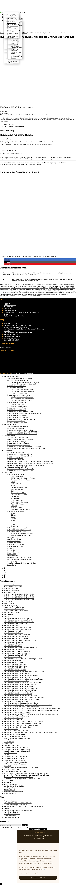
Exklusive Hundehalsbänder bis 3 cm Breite (19, 596)
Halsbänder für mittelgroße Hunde (19, 530)
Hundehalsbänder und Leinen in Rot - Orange (19, 692)
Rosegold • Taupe (17, 504)
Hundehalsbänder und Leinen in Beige (17, 673)
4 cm (13, 520)
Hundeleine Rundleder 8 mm (13, 718)
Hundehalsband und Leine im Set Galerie (18, 333)
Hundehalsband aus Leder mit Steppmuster (19, 622)
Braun (13, 485)
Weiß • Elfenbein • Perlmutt (20, 509)
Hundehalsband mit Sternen (17, 415)
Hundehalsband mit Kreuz (16, 421)
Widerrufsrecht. (8, 164)
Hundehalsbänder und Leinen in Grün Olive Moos (21, 684)
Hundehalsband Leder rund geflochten (17, 629)
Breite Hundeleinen (10, 592)
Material (6, 755)
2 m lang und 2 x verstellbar (27, 274)
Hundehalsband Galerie (12, 336)
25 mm (13, 515)
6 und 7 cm (15, 526)
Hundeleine (13, 289)
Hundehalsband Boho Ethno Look (15, 624)
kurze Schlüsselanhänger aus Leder (12, 29)
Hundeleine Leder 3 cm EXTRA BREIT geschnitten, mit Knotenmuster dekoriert (31, 714)
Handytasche (8, 614)
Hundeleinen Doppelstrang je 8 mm (19, 454)
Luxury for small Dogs (60, 294)
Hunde (62, 288)
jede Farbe (65, 289)
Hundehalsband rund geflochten (18, 445)
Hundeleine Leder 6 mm (42, 289)
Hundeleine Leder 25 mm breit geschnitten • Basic (21, 707)
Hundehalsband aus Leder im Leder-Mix (18, 325)
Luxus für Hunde (14, 295)
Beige (13, 482)
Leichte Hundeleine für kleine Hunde (64, 291)
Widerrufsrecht (9, 307)
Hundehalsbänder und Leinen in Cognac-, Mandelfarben (23, 679)
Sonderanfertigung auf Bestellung (15, 327)
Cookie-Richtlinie (10, 310)
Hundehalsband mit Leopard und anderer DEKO (24, 413)
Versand (5, 113)
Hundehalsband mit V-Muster (17, 417)
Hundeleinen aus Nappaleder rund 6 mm (12, 286)
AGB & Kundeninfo (10, 305)
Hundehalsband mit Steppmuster (18, 395)
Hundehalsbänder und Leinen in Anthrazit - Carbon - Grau (24, 672)
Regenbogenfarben (17, 500)
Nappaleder (23, 295)
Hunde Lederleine (69, 288)
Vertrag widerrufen (38, 829)
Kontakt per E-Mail (5, 347)
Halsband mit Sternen (11, 605)
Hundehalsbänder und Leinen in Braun (17, 677)
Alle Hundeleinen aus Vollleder (18, 426)
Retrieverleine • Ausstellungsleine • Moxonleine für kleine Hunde (30, 461)
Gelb (12, 491)
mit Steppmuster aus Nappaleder (22, 399)
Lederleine (23, 291)
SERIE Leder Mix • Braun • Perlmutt (23, 478)
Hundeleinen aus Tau (11, 729)
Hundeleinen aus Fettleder (13, 720)
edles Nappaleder (16, 288)
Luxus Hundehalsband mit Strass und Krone (19, 751)
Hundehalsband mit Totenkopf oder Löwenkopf (24, 447)
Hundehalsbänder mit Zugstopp (15, 670)
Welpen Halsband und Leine (46, 286)
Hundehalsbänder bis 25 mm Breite (16, 664)
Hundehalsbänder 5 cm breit (14, 662)
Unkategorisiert (9, 788)
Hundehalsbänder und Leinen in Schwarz (18, 694)
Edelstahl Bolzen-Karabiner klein (22, 279)
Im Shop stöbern (38, 878)
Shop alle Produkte (10, 323)
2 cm (13, 513)
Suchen (24, 825)
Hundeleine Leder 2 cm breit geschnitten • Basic (21, 703)
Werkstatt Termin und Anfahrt (14, 316)
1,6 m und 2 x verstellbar (19, 273)
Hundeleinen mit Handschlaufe (14, 734)
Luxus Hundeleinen (31, 286)
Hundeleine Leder (10, 424)
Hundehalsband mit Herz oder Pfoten (20, 412)
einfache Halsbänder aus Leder (18, 380)
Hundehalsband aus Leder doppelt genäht (26, 382)
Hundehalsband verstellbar (13, 657)
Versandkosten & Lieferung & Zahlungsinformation (21, 312)
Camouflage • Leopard (19, 487)
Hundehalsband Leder (11, 376)
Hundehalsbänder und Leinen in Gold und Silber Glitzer (23, 683)
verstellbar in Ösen (13, 541)
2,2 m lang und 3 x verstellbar (52, 273)
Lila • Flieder (15, 496)
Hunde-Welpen (4, 289)
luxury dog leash (48, 294)
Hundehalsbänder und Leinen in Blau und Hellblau (21, 675)
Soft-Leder (8, 782)
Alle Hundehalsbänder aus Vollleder (19, 378)
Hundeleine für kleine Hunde (25, 289)
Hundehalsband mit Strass (16, 408)
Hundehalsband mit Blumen (17, 402)
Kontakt (6, 314)
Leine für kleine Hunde (25, 294)
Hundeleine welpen (56, 289)
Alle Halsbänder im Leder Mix (17, 437)
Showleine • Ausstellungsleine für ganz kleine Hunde (25, 465)
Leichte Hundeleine (46, 291)
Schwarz (14, 506)
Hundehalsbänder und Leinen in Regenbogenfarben (21, 688)
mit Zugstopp (12, 537)
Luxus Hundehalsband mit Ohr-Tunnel (20, 439)
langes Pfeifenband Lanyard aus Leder (13, 25)
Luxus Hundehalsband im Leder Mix (16, 747)
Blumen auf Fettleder (18, 404)
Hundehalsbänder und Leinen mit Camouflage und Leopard (24, 697)
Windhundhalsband (14, 543)
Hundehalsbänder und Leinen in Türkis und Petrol (37, 284)
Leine (15, 294)
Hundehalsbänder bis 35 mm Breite (16, 666)
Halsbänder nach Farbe (15, 474)
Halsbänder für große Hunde (17, 528)
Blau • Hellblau (16, 484)
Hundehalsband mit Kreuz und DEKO (16, 638)
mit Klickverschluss (14, 539)
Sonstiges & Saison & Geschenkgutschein (21, 563)
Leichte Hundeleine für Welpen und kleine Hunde (14, 292)
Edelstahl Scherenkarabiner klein (42, 279)
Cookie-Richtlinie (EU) (11, 340)
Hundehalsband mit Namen (16, 386)
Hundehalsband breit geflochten (18, 443)
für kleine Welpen (54, 288)
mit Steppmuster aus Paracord (22, 400)
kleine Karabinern (10, 291)
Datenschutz (8, 308)
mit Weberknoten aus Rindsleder (22, 389)
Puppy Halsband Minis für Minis (22, 533)
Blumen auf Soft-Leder (19, 406)
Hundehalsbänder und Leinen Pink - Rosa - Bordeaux (22, 699)
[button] (7, 260)
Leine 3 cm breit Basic (11, 745)
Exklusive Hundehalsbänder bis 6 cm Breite (19, 600)
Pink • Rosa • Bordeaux (19, 502)
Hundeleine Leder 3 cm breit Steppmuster (18, 712)
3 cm (13, 517)
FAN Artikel (11, 550)
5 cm (13, 524)
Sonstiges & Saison (10, 784)
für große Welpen (42, 288)
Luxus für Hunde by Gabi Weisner (23, 373)
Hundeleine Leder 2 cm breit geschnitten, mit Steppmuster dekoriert (28, 705)
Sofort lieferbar (9, 780)
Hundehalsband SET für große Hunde (20, 469)
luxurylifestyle (4, 295)
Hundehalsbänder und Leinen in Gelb (16, 681)
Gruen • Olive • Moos (18, 493)
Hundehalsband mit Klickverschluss (16, 636)
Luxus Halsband (9, 436)
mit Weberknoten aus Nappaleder (23, 391)
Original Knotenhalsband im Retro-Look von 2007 (21, 768)
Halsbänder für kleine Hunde (17, 532)
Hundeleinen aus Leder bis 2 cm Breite (20, 430)
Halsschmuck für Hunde (15, 544)
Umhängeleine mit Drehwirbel (14, 786)
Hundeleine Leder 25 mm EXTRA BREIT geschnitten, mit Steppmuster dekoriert (31, 710)
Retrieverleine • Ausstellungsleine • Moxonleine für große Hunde (30, 463)
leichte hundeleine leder (37, 292)
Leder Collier (11, 21)
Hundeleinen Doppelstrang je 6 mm (19, 456)
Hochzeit (10, 548)
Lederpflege (10, 37)
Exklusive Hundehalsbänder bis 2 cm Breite (19, 594)
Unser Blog (7, 331)
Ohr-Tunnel (7, 766)
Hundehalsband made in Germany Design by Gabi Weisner (24, 329)
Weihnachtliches (9, 790)
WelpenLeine (37, 295)
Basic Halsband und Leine (13, 587)
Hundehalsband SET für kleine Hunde (20, 471)
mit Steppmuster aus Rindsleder (22, 397)
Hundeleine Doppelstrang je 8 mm (16, 701)
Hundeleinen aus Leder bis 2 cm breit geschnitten (21, 725)
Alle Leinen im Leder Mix (16, 452)
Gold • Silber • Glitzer (19, 495)
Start (1, 33)
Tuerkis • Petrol (16, 508)
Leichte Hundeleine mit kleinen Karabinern (58, 292)
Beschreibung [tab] (9, 125)
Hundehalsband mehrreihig (16, 441)
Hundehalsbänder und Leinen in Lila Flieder (19, 686)
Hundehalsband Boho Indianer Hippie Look (22, 419)
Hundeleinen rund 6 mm (15, 460)
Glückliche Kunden (10, 338)
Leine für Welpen (37, 294)
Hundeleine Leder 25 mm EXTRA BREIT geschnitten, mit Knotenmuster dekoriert (32, 708)
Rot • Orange (15, 498)
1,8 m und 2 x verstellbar (35, 273)
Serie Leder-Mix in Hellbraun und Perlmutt (18, 777)
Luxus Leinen (8, 450)
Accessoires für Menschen (13, 552)
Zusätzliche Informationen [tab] (14, 127)
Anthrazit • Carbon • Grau (20, 480)
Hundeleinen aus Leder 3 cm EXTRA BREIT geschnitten (23, 723)
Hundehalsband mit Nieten (16, 410)
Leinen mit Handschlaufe (16, 428)
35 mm (13, 519)
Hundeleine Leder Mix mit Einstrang (63, 284)
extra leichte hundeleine (29, 288)
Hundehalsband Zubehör (16, 546)
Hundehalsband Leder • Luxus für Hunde (14, 827)
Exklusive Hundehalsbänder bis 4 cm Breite (19, 598)
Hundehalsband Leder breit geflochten (17, 627)
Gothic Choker (11, 31)
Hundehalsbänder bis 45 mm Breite (16, 668)
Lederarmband (11, 23)
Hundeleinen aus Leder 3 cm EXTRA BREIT (22, 434)
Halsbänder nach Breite (15, 511)
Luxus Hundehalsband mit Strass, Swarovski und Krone (26, 448)
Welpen (30, 295)
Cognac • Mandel (17, 489)
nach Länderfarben (17, 476)
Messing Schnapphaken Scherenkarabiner (25, 280)
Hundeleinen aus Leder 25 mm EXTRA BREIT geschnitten (23, 721)
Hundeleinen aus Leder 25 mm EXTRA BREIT (22, 432)
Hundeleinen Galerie (11, 334)
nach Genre (8, 472)
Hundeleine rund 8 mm (15, 458)
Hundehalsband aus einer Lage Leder (24, 384)
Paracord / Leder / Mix (19, 393)
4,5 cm (13, 522)
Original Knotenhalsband (15, 388)
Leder (17, 291)
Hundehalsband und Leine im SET (15, 467)
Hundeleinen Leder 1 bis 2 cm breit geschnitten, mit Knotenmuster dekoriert (30, 732)
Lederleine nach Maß (33, 291)
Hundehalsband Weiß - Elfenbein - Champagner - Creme (23, 659)
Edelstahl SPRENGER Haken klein (63, 279)
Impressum (7, 303)
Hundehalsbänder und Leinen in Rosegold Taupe (20, 690)
